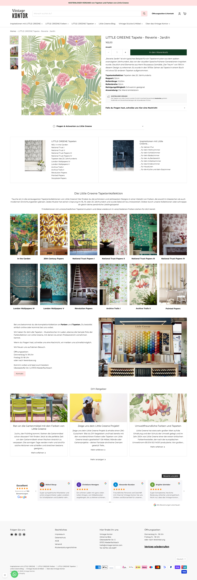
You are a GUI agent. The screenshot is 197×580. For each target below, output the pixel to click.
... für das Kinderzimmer (150, 164)
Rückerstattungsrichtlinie (65, 547)
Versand (58, 544)
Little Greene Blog (107, 24)
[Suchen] (144, 13)
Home (13, 31)
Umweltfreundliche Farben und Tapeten (158, 426)
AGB (57, 541)
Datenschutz (60, 537)
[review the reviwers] (69, 484)
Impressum (60, 534)
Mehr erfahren (38, 453)
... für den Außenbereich (150, 158)
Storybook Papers (58, 178)
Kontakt (19, 374)
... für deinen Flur (147, 147)
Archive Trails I (57, 167)
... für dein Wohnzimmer (150, 150)
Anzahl (108, 47)
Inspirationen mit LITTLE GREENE (25, 24)
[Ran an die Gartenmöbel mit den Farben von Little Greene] (38, 408)
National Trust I (57, 147)
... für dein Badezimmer (149, 155)
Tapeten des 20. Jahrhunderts (64, 159)
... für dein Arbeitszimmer (150, 161)
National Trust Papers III (61, 153)
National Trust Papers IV (61, 156)
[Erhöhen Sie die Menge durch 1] (125, 52)
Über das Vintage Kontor (157, 24)
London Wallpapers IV (60, 161)
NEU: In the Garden (59, 145)
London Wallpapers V (60, 164)
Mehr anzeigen (97, 459)
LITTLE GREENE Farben (56, 24)
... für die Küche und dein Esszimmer (155, 169)
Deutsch (180, 559)
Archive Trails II (57, 170)
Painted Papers (58, 175)
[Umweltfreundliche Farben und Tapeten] (158, 408)
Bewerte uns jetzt (170, 476)
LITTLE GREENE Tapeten (83, 24)
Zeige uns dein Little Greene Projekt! (98, 426)
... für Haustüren (146, 167)
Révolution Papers (59, 173)
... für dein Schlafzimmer (150, 153)
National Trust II (58, 150)
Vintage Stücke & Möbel (130, 24)
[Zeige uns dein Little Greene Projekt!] (98, 408)
